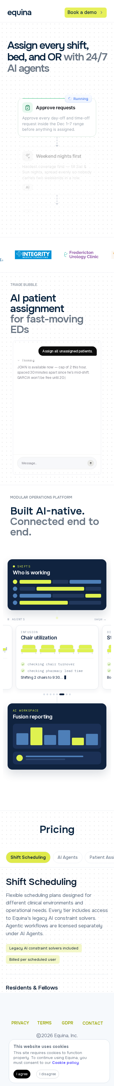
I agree (21, 1074)
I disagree (47, 1074)
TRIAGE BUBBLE (23, 285)
